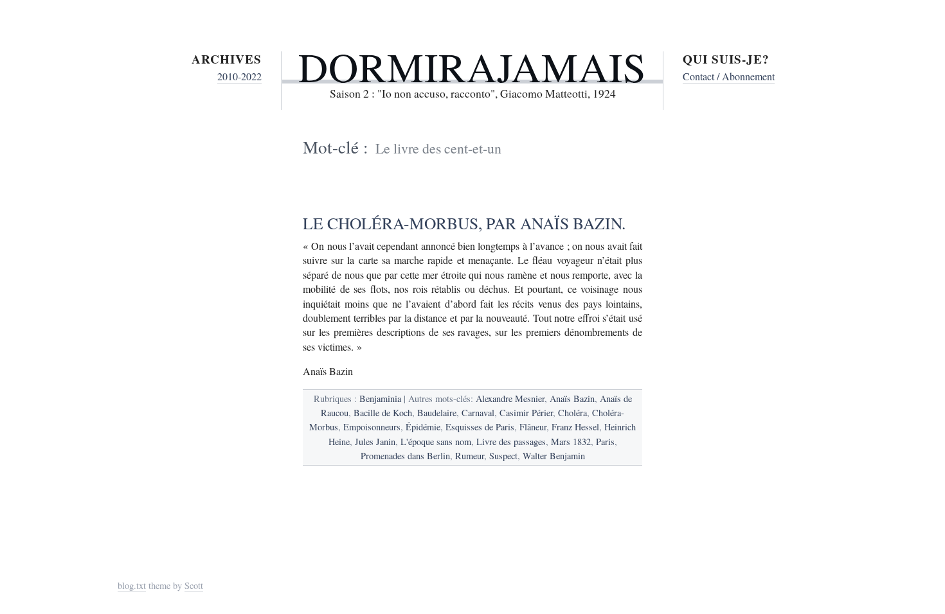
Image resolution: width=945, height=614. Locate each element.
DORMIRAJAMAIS (472, 66)
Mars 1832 (571, 441)
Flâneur (532, 427)
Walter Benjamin (554, 456)
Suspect (503, 456)
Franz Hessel (575, 427)
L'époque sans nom (436, 441)
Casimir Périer (526, 413)
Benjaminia (380, 398)
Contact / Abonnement (729, 76)
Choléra (572, 413)
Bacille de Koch (383, 413)
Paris (605, 441)
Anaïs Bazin (572, 398)
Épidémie (423, 427)
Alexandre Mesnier (510, 398)
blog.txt (132, 585)
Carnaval (478, 413)
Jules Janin (375, 441)
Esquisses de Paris (480, 427)
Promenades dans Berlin (405, 456)
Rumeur (469, 456)
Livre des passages (511, 441)
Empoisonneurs (372, 427)
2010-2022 (239, 76)
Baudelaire (436, 413)
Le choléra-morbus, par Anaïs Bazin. (464, 223)
